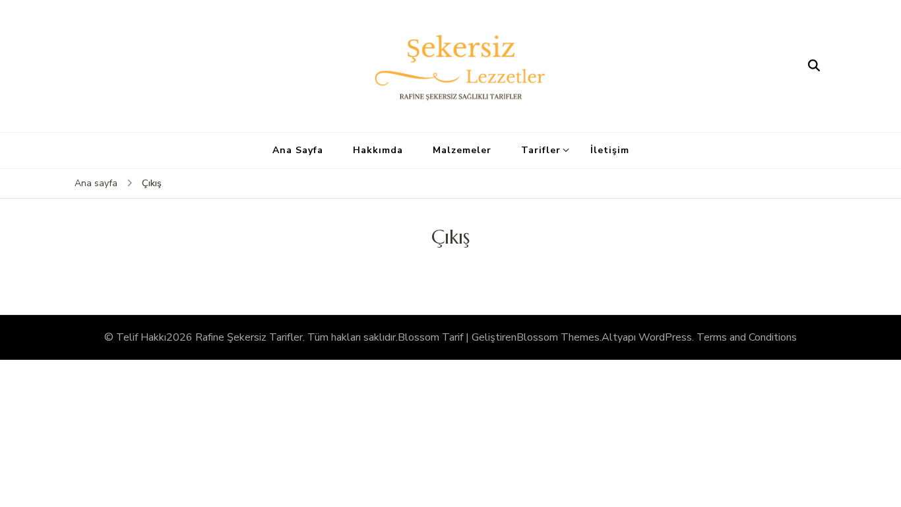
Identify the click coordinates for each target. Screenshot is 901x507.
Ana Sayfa (297, 150)
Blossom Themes (558, 337)
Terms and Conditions (747, 337)
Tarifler (541, 150)
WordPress (665, 337)
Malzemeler (462, 150)
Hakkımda (378, 150)
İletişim (609, 150)
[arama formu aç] (813, 66)
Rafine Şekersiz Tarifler (249, 337)
